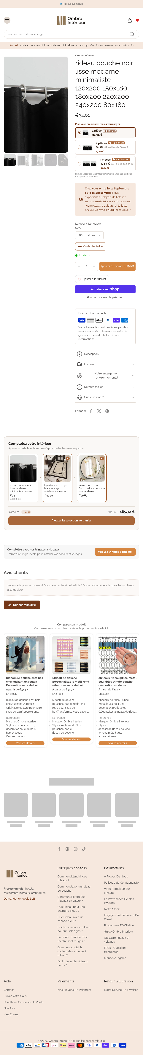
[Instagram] (76, 849)
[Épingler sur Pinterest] (107, 411)
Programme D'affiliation (119, 925)
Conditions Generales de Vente (24, 1002)
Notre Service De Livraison (121, 990)
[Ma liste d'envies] (137, 20)
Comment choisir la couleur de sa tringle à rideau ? (72, 951)
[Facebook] (59, 849)
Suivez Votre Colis (15, 996)
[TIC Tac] (84, 849)
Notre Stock (112, 909)
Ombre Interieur (59, 1041)
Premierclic (97, 1041)
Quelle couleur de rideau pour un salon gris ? (74, 929)
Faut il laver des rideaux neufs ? (73, 963)
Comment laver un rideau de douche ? (74, 888)
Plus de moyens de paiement (105, 297)
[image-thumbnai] (10, 160)
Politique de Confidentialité (121, 883)
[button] (117, 266)
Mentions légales (115, 958)
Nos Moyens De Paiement (74, 990)
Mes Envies (11, 1014)
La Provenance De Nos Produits (119, 901)
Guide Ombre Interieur (118, 931)
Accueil (13, 45)
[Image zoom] (36, 105)
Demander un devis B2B (19, 899)
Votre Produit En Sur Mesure (117, 891)
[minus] (79, 266)
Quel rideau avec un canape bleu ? (70, 919)
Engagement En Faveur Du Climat (121, 917)
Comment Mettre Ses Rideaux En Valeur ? (71, 898)
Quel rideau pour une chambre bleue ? (71, 909)
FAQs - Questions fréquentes (115, 950)
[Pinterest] (67, 849)
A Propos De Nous (116, 876)
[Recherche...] (132, 34)
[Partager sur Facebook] (91, 411)
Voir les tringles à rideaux (115, 551)
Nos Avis (9, 1008)
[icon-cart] (129, 20)
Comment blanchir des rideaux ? (72, 878)
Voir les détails (25, 743)
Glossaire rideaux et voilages (116, 939)
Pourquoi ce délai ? (118, 210)
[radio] (105, 132)
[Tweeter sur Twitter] (99, 411)
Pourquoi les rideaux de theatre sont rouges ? (73, 939)
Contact (9, 990)
